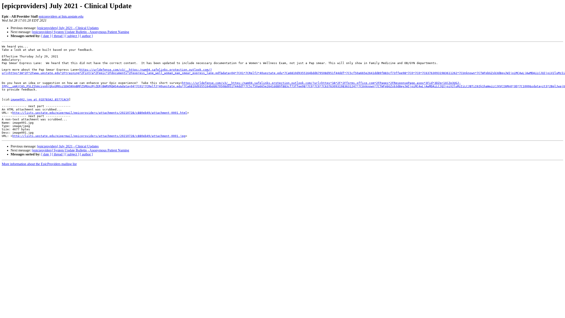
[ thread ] (58, 36)
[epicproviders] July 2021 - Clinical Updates (68, 28)
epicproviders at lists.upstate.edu (61, 16)
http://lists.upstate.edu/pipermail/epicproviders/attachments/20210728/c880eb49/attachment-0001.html (99, 112)
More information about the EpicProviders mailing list (39, 164)
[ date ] (46, 36)
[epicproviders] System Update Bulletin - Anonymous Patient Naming (80, 32)
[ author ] (86, 36)
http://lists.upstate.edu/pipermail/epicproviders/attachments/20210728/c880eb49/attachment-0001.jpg (98, 136)
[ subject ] (72, 36)
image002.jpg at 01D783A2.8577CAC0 (40, 99)
